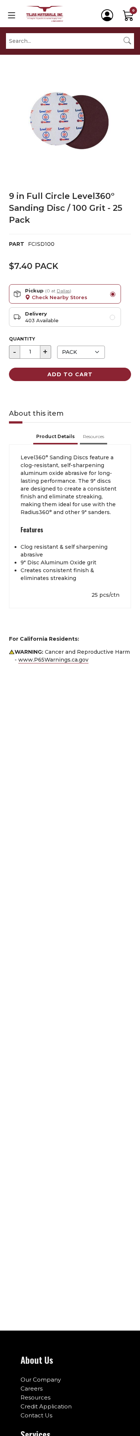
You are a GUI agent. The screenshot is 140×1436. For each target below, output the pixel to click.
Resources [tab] (93, 436)
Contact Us (36, 1415)
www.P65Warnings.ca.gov (53, 659)
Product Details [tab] (55, 436)
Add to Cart (70, 374)
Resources (35, 1397)
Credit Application (46, 1406)
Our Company (41, 1379)
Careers (32, 1388)
